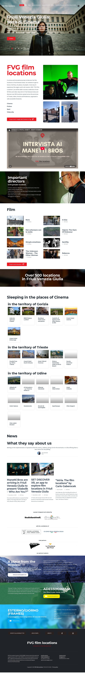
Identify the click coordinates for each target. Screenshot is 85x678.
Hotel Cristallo (69, 388)
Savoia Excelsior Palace (69, 363)
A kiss (64, 220)
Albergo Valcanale (41, 388)
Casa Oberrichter (56, 388)
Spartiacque (56, 406)
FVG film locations (8, 6)
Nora (28, 220)
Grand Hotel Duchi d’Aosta (28, 362)
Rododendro (28, 406)
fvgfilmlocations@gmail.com (46, 660)
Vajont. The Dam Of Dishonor (69, 231)
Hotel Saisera (14, 406)
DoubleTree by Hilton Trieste (13, 363)
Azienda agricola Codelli (12, 319)
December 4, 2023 (12, 495)
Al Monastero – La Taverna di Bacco (28, 389)
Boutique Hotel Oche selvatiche (41, 319)
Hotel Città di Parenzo (42, 362)
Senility (65, 242)
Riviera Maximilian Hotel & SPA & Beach (56, 364)
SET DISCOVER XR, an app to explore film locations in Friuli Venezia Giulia (41, 485)
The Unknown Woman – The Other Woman (32, 253)
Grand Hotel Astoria (70, 318)
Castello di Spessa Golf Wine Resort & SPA (56, 320)
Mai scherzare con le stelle (33, 231)
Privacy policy (55, 667)
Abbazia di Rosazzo (13, 388)
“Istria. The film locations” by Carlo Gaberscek (66, 483)
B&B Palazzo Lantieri (28, 318)
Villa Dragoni (70, 406)
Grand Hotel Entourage (13, 339)
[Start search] (82, 6)
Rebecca (66, 253)
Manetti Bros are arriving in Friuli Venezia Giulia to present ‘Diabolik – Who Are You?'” (17, 485)
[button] (8, 531)
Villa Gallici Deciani (13, 423)
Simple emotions (33, 242)
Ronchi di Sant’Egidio (41, 406)
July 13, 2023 (59, 489)
